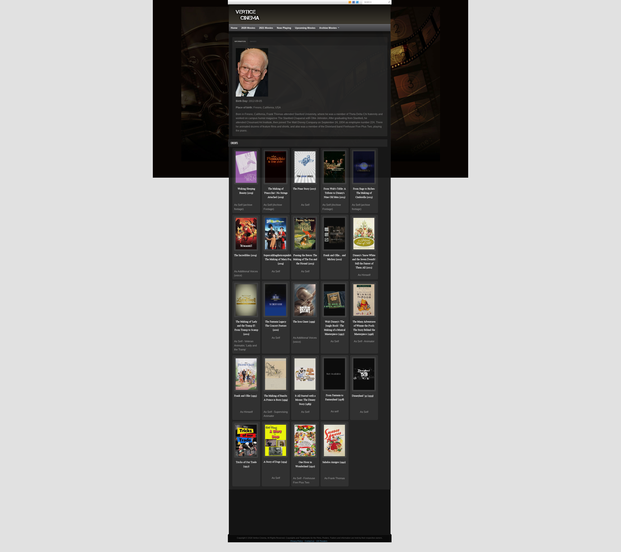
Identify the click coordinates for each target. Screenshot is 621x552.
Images (253, 41)
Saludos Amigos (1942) (334, 462)
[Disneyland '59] (364, 374)
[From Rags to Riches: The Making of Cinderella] (364, 167)
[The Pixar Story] (305, 167)
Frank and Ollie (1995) (245, 395)
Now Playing (284, 27)
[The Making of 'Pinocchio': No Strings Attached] (276, 167)
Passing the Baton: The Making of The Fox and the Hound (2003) (305, 259)
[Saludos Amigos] (334, 440)
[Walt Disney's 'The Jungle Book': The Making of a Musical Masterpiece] (334, 300)
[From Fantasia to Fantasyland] (334, 374)
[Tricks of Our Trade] (246, 440)
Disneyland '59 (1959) (363, 395)
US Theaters (321, 541)
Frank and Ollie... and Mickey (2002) (334, 257)
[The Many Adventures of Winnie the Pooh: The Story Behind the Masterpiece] (364, 300)
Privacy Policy (296, 541)
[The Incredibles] (246, 233)
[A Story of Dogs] (276, 440)
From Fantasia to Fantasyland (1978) (334, 397)
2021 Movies (266, 27)
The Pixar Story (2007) (304, 188)
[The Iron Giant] (305, 300)
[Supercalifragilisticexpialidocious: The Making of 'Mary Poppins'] (276, 233)
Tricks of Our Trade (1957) (246, 464)
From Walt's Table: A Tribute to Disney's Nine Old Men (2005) (335, 192)
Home (234, 27)
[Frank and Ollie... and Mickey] (334, 233)
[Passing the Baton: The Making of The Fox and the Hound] (305, 233)
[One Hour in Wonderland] (305, 440)
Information (240, 41)
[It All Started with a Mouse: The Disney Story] (305, 374)
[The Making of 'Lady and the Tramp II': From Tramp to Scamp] (246, 300)
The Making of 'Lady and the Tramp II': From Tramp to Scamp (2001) (246, 327)
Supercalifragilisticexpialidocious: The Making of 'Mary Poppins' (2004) (281, 259)
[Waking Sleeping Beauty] (246, 167)
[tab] (240, 41)
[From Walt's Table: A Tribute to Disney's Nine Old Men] (334, 167)
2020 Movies (248, 27)
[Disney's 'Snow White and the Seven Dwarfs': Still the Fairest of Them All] (364, 233)
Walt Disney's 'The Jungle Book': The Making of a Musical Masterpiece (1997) (334, 327)
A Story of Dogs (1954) (275, 461)
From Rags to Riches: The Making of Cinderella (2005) (364, 192)
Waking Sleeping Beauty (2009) (246, 190)
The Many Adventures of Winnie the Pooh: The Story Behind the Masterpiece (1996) (364, 327)
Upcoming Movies (305, 27)
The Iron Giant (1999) (304, 321)
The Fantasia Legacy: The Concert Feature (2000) (275, 325)
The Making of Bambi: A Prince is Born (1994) (276, 397)
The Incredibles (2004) (245, 255)
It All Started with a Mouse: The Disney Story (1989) (305, 399)
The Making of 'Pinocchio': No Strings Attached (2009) (276, 192)
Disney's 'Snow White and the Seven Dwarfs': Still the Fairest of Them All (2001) (364, 261)
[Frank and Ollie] (246, 374)
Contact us (309, 541)
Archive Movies (327, 28)
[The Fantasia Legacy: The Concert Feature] (276, 300)
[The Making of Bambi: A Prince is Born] (276, 374)
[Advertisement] (310, 512)
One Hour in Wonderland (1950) (305, 464)
